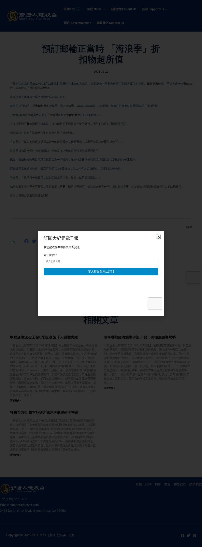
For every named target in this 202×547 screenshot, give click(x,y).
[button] (158, 236)
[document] (101, 273)
